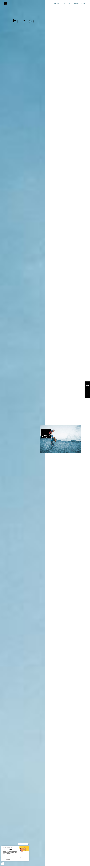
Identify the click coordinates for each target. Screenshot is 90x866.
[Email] (87, 394)
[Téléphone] (87, 390)
